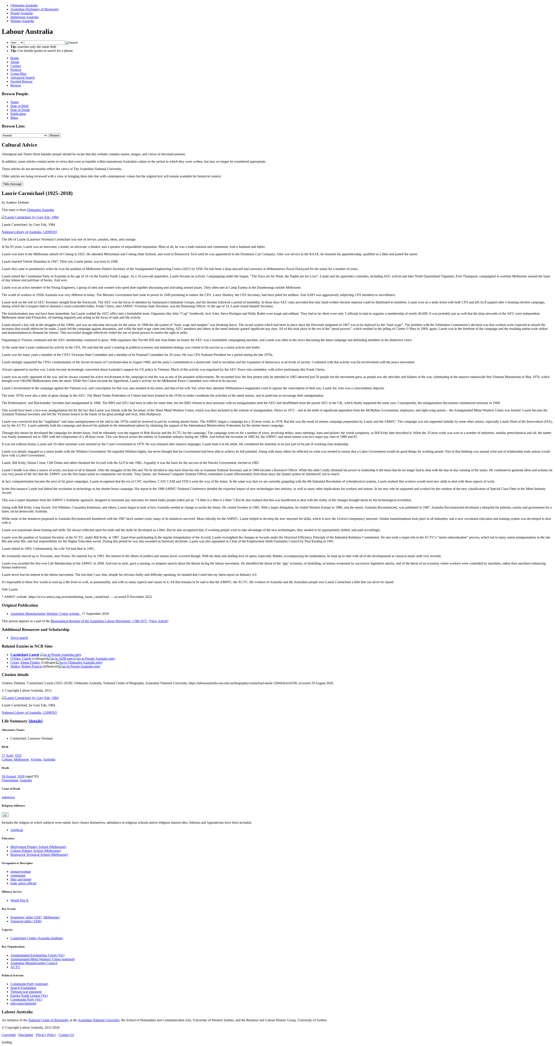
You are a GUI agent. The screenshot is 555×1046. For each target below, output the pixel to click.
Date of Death (20, 110)
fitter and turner (20, 879)
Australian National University (98, 1020)
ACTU (15, 967)
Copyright (9, 1035)
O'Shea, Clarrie (20, 658)
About (14, 62)
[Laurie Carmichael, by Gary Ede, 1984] (30, 217)
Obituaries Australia (24, 5)
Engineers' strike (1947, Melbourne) (35, 917)
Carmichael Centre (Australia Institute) (36, 938)
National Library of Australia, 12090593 (29, 232)
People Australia (21, 13)
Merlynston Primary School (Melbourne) (38, 847)
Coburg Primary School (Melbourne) (35, 851)
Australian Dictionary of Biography (34, 9)
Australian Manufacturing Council (33, 963)
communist (17, 875)
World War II (19, 900)
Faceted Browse (21, 81)
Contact (15, 66)
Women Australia (22, 21)
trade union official (23, 883)
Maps (14, 117)
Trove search (19, 638)
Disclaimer (25, 1035)
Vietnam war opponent (26, 992)
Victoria (36, 759)
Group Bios (18, 73)
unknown (8, 797)
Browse (15, 85)
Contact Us (66, 1035)
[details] (35, 721)
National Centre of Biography (48, 1020)
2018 (21, 776)
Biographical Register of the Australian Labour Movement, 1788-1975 (99, 621)
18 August (9, 776)
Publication (18, 114)
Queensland (10, 780)
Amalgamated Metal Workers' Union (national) (42, 959)
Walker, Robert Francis (26, 666)
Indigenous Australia (24, 17)
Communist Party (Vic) (26, 999)
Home (14, 58)
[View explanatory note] (5, 814)
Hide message (12, 184)
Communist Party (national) (29, 984)
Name (14, 102)
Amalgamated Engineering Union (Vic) (37, 955)
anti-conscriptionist (23, 1003)
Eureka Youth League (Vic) (29, 995)
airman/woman (20, 871)
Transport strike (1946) (26, 921)
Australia (49, 759)
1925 (18, 755)
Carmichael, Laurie (24, 654)
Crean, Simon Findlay (25, 662)
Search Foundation (23, 988)
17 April (7, 755)
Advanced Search (22, 77)
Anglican (16, 830)
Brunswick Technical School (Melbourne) (39, 854)
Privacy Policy (46, 1035)
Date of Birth (19, 106)
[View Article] (158, 621)
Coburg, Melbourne (15, 759)
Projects (15, 70)
